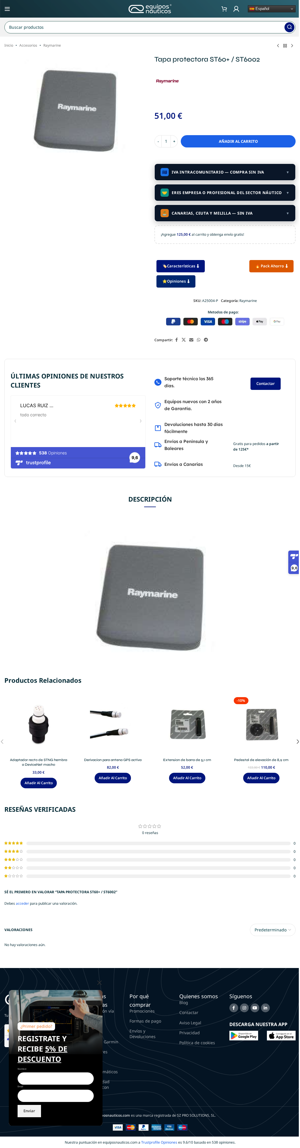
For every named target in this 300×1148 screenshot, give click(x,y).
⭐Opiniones (174, 281)
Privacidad (189, 1032)
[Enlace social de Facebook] (176, 340)
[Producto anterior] (278, 46)
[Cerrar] (99, 982)
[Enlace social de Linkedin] (265, 1007)
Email (20, 1086)
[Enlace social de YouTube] (254, 1007)
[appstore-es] (281, 1035)
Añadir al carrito (238, 141)
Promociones (142, 1011)
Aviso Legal (190, 1022)
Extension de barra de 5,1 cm (187, 760)
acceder (22, 903)
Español (261, 8)
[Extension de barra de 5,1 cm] (187, 725)
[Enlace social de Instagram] (244, 1007)
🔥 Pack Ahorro (269, 266)
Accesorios (28, 45)
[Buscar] (289, 27)
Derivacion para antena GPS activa (113, 760)
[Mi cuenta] (236, 9)
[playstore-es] (243, 1035)
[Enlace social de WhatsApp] (198, 340)
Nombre (22, 1068)
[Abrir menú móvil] (7, 9)
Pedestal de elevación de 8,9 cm (261, 760)
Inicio (8, 45)
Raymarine (52, 45)
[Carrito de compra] (224, 9)
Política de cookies (197, 1042)
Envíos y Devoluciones (142, 1033)
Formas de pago (145, 1021)
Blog (183, 1002)
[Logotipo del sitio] (150, 8)
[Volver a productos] (285, 46)
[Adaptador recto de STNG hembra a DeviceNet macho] (39, 725)
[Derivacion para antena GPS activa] (113, 725)
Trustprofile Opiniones (159, 1142)
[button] (39, 783)
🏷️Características (178, 266)
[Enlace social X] (184, 340)
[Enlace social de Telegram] (206, 340)
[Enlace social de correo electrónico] (191, 340)
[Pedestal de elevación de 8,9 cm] (262, 725)
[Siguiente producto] (292, 46)
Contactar (265, 383)
